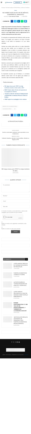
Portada (3, 7)
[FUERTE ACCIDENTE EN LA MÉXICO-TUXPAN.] (7, 275)
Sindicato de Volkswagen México (9, 106)
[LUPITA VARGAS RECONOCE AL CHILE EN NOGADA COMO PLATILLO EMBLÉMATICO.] (7, 294)
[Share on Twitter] (15, 21)
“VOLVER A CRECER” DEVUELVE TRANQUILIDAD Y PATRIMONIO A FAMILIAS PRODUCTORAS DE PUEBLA (16, 95)
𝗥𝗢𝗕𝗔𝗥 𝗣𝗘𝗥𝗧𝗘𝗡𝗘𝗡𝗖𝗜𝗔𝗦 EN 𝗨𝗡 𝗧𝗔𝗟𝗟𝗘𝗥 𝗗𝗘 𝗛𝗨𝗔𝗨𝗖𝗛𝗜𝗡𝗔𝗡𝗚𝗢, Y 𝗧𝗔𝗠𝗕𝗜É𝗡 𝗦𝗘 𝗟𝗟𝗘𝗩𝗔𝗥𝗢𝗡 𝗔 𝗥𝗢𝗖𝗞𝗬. (21, 306)
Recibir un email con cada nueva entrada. (11, 228)
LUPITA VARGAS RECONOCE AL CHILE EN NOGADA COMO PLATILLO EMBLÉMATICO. (21, 294)
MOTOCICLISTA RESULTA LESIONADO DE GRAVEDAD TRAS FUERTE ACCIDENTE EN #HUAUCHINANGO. (21, 320)
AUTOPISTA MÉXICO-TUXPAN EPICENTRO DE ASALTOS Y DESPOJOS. (20, 284)
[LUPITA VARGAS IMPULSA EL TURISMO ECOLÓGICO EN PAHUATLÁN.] (7, 266)
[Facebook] (11, 342)
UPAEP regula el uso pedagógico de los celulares (15, 99)
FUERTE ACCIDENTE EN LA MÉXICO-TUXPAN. (20, 273)
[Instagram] (15, 342)
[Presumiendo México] (26, 2)
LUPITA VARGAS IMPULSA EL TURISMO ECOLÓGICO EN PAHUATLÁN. (21, 265)
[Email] (19, 342)
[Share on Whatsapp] (22, 21)
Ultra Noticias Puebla (14, 16)
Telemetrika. (26, 354)
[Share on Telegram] (25, 21)
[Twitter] (13, 342)
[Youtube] (17, 342)
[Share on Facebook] (12, 21)
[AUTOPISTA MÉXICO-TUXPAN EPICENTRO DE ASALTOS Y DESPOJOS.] (7, 284)
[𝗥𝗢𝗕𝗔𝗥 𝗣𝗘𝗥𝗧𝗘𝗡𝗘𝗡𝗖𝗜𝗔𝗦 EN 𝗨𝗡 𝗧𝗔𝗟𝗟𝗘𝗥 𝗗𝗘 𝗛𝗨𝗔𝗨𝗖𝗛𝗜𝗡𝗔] (7, 305)
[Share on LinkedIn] (18, 21)
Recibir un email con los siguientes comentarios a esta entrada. (14, 224)
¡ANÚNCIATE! (17, 2)
